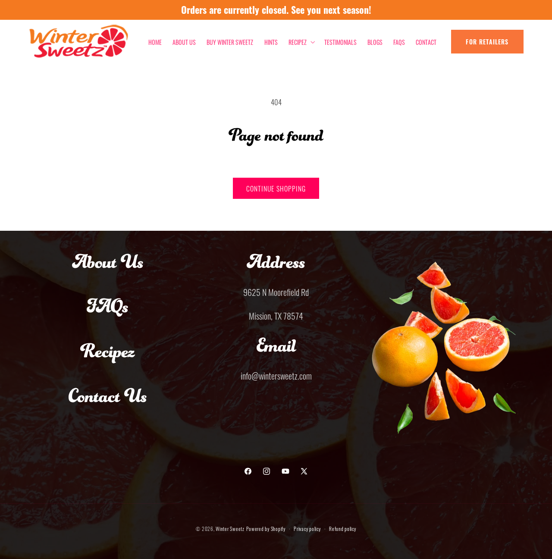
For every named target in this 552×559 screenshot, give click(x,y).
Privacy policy (307, 528)
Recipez (107, 359)
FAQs (108, 314)
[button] (301, 41)
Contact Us (108, 404)
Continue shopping (276, 188)
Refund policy (342, 528)
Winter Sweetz (230, 528)
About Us (108, 270)
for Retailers (487, 42)
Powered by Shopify (265, 528)
